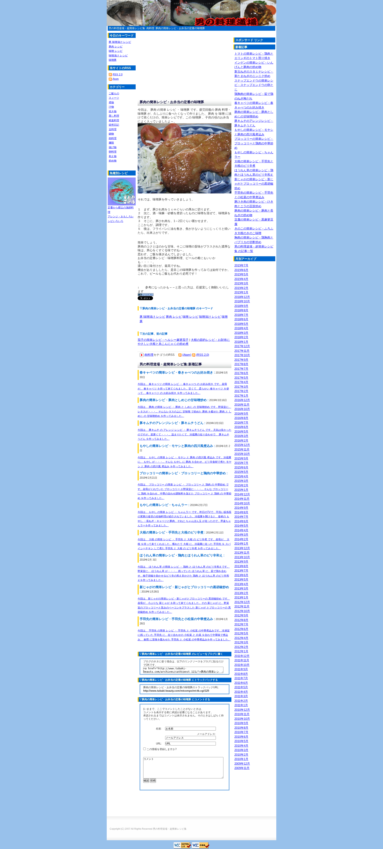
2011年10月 (242, 665)
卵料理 (112, 151)
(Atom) (186, 354)
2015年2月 (241, 485)
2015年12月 (242, 445)
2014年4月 (241, 530)
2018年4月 (241, 328)
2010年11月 (242, 714)
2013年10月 (242, 557)
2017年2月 (241, 391)
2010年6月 (241, 736)
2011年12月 (242, 656)
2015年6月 (241, 467)
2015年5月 (241, 471)
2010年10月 (242, 718)
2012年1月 (241, 651)
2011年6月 (241, 682)
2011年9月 (241, 669)
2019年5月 (241, 274)
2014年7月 (241, 516)
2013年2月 (241, 593)
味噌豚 (112, 59)
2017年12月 (242, 346)
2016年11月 (242, 404)
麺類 (111, 142)
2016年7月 (241, 422)
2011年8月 (241, 673)
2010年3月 (241, 750)
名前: (159, 728)
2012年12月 (242, 602)
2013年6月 (241, 575)
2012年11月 (242, 606)
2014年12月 (242, 494)
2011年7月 (241, 678)
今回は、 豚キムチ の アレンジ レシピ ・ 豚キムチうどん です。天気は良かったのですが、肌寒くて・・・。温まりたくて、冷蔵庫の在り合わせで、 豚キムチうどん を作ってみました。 (184, 434)
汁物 (111, 106)
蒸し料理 (114, 115)
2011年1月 (241, 705)
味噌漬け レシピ (210, 316)
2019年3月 (241, 283)
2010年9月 (241, 723)
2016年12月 (242, 400)
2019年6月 (241, 270)
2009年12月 (242, 763)
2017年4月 (241, 382)
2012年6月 (241, 629)
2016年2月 (241, 440)
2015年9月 (241, 458)
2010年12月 (242, 709)
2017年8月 (241, 364)
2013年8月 (241, 566)
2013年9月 (241, 561)
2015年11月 (242, 449)
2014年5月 (241, 525)
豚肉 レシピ (174, 316)
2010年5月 (241, 741)
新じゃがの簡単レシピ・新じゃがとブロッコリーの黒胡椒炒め (253, 183)
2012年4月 (241, 638)
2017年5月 (241, 377)
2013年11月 (242, 552)
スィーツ (114, 97)
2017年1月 (241, 395)
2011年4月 (241, 691)
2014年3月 (241, 534)
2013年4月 (241, 584)
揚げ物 (112, 147)
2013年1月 (241, 597)
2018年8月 (241, 310)
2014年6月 (241, 521)
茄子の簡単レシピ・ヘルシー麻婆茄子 (163, 339)
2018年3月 (241, 332)
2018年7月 (241, 315)
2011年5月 (241, 687)
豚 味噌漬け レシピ (152, 316)
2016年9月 (241, 413)
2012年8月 (241, 620)
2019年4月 (241, 279)
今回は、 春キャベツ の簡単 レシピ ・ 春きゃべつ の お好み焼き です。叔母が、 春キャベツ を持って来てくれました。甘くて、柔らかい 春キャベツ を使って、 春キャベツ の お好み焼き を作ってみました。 (183, 388)
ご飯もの (114, 93)
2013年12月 (242, 548)
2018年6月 (241, 319)
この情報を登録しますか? (161, 749)
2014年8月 (241, 512)
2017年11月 (242, 350)
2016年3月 (241, 436)
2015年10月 (242, 454)
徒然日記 (114, 124)
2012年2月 (241, 647)
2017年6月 (241, 373)
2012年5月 (241, 633)
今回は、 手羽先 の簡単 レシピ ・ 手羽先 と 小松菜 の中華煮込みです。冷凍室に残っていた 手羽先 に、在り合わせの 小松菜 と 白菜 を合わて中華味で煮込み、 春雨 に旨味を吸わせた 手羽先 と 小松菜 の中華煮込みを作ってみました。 (184, 635)
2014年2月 (241, 539)
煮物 (111, 102)
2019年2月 (241, 288)
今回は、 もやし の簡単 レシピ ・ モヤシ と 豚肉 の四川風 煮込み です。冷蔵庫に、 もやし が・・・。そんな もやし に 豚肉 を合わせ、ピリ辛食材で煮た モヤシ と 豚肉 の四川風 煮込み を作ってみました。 (184, 462)
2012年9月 (241, 615)
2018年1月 (241, 341)
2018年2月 (241, 337)
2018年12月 (242, 297)
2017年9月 (241, 359)
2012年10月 (242, 611)
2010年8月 (241, 727)
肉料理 (150, 28)
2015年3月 (241, 480)
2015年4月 (241, 476)
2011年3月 (241, 696)
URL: (159, 743)
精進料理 (114, 120)
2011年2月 (241, 700)
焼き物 (112, 111)
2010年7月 (241, 732)
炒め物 (112, 160)
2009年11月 (242, 768)
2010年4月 (241, 745)
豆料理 (112, 129)
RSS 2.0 (117, 74)
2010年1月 (241, 759)
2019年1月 (241, 292)
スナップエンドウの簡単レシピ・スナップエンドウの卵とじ (253, 85)
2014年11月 (242, 498)
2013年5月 (241, 579)
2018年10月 (242, 301)
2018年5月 (241, 323)
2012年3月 (241, 642)
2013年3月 (241, 588)
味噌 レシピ (190, 316)
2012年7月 (241, 624)
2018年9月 (241, 306)
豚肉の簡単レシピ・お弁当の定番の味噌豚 (180, 28)
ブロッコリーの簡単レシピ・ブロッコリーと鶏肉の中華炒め (253, 143)
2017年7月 (241, 368)
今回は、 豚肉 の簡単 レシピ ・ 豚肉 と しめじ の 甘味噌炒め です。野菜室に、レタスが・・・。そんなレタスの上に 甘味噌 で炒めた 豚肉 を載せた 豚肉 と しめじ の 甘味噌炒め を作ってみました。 (184, 411)
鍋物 (111, 133)
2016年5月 (241, 431)
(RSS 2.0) (202, 354)
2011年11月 (241, 660)
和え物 (112, 156)
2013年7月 (241, 570)
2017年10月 (242, 355)
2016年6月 (241, 427)
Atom (116, 78)
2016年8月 (241, 418)
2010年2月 (241, 754)
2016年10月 (242, 409)
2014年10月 (242, 503)
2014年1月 (241, 543)
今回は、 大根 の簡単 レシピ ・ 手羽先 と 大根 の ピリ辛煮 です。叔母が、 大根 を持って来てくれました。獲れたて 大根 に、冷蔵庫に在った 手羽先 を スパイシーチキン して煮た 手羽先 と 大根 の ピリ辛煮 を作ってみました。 (184, 544)
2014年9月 (241, 507)
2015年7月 (241, 462)
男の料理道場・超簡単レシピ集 (127, 28)
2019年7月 (241, 265)
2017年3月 (241, 386)
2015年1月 (241, 489)
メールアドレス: (207, 734)
